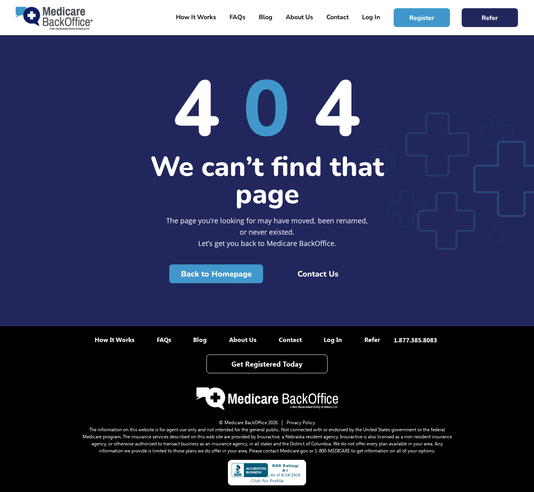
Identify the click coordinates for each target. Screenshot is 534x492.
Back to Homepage (216, 274)
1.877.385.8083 (415, 340)
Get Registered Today (267, 364)
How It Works (196, 17)
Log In (371, 17)
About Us (299, 17)
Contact (337, 17)
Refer (490, 18)
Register (421, 18)
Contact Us (318, 274)
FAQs (237, 17)
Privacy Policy (301, 422)
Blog (265, 17)
